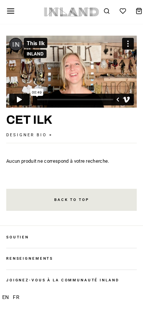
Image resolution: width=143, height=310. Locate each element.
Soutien (17, 237)
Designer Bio (27, 135)
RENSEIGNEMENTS (29, 258)
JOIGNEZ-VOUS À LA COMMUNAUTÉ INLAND (62, 280)
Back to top (71, 200)
